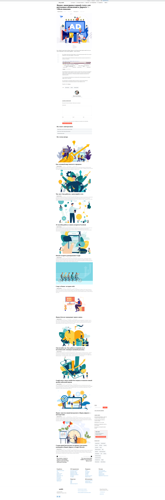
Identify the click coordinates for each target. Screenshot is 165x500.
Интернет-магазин (59, 473)
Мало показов (67, 87)
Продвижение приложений (74, 474)
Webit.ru (106, 2)
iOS (57, 471)
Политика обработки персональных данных (84, 492)
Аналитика (96, 447)
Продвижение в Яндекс (73, 472)
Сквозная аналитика (97, 457)
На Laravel (86, 474)
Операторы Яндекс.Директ (60, 133)
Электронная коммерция (88, 480)
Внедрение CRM (59, 479)
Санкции (105, 453)
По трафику (72, 476)
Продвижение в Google (73, 473)
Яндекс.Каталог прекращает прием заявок (69, 317)
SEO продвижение (74, 469)
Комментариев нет (76, 11)
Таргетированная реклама (102, 471)
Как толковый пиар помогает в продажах (69, 164)
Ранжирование (97, 453)
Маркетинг (87, 2)
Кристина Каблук (60, 11)
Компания (93, 0)
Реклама (101, 469)
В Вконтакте (100, 472)
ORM (71, 482)
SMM (71, 481)
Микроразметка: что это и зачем (99, 422)
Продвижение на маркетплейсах (103, 475)
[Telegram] (97, 412)
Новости (73, 2)
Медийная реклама (101, 474)
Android (58, 472)
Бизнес (101, 447)
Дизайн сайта (59, 476)
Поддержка (87, 469)
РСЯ (101, 453)
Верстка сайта (59, 474)
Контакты (98, 0)
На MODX (86, 473)
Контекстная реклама (102, 451)
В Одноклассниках (101, 473)
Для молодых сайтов (73, 471)
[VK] (95, 412)
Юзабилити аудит (87, 481)
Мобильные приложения (60, 470)
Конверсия (96, 451)
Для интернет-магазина (88, 475)
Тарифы (86, 470)
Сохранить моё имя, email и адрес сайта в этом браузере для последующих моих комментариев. (75, 121)
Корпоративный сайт (60, 475)
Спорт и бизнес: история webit (65, 286)
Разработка (100, 2)
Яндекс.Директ (76, 87)
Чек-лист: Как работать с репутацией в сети (69, 194)
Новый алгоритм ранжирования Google (68, 255)
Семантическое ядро (97, 455)
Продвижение (94, 2)
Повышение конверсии (88, 482)
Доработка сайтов (87, 476)
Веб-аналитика (88, 479)
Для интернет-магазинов (74, 470)
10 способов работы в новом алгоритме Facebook (71, 225)
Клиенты (89, 0)
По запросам (72, 475)
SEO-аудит (100, 445)
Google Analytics (103, 443)
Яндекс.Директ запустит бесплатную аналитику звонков (64, 129)
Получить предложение (100, 436)
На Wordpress (59, 478)
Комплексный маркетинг (74, 483)
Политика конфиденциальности (82, 490)
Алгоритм (105, 445)
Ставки (72, 87)
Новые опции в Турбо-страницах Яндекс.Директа (63, 131)
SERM (71, 480)
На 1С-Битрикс (59, 477)
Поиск (105, 407)
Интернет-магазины (97, 449)
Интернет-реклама (80, 2)
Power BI (96, 445)
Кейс (102, 449)
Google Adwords (97, 443)
